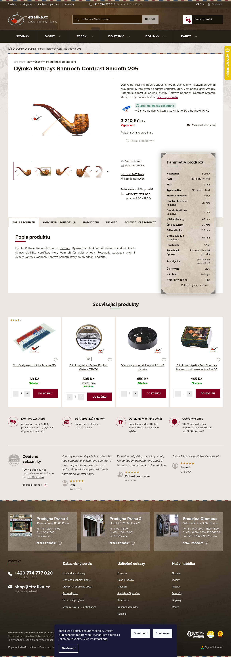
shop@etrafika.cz (32, 587)
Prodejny (12, 4)
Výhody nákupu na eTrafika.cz (79, 607)
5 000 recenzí (36, 477)
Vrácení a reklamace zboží (77, 586)
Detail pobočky (46, 543)
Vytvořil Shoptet (214, 647)
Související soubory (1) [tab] (59, 222)
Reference (123, 600)
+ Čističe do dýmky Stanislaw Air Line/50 (172, 110)
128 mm (205, 230)
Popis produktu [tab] (23, 222)
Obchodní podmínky (74, 573)
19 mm (206, 212)
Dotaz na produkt (135, 165)
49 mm (206, 219)
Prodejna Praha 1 (52, 518)
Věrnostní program (73, 600)
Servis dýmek (70, 593)
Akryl (207, 195)
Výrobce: (132, 174)
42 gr (207, 245)
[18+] (88, 337)
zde (105, 639)
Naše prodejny (125, 579)
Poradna (122, 573)
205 (207, 268)
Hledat (150, 19)
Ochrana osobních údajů (76, 579)
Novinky (176, 573)
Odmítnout (140, 633)
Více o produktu (167, 97)
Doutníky (177, 593)
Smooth (170, 85)
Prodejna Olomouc (200, 518)
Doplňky (176, 600)
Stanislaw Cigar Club (48, 4)
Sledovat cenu (133, 161)
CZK (198, 4)
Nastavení (68, 648)
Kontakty (69, 4)
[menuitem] (22, 36)
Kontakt (121, 613)
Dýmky (206, 173)
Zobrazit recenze (32, 484)
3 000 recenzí (195, 431)
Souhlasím (163, 633)
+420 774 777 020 (138, 194)
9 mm (207, 184)
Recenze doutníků (127, 607)
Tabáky (176, 586)
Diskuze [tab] (111, 222)
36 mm (206, 224)
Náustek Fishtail (201, 190)
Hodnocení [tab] (91, 222)
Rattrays (205, 274)
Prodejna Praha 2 (126, 518)
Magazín (27, 4)
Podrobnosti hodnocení (61, 62)
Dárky (175, 607)
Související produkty (140, 222)
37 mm (206, 202)
